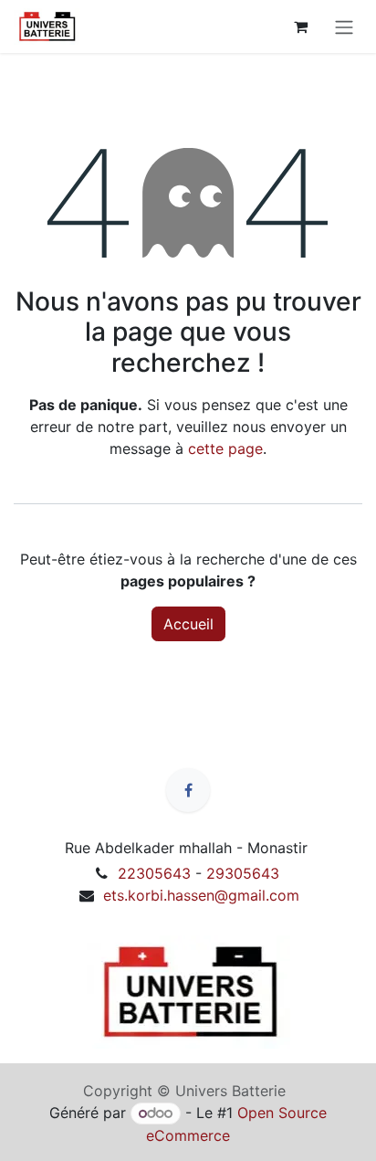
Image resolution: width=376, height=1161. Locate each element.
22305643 (154, 873)
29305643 (242, 873)
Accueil (188, 624)
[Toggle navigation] (344, 26)
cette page (225, 448)
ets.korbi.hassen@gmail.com (201, 895)
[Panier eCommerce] (300, 26)
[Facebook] (188, 790)
